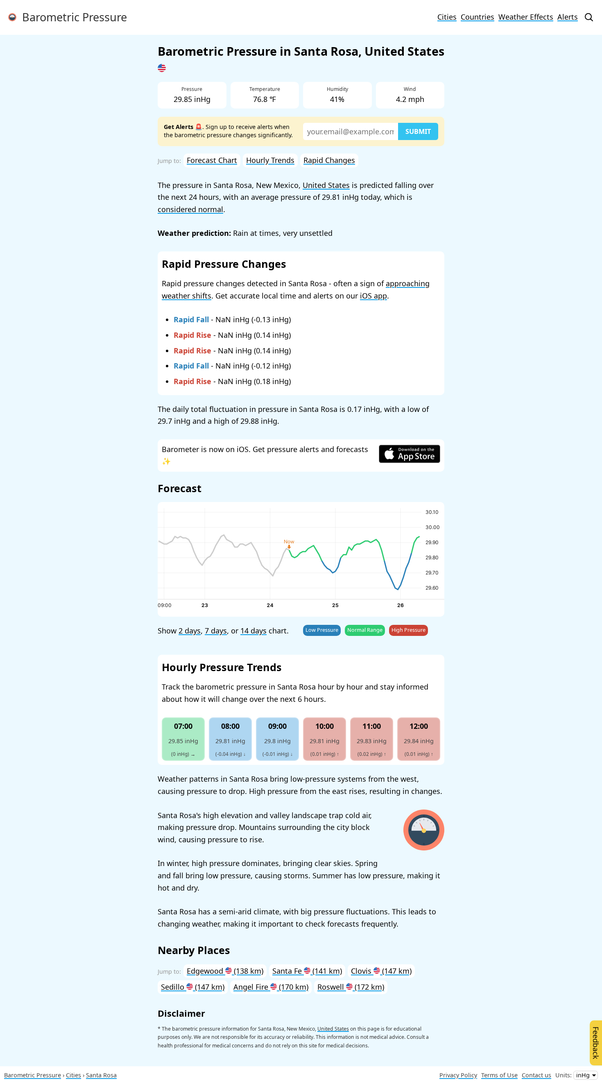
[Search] (589, 17)
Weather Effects (525, 17)
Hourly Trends (270, 160)
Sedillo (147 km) (192, 987)
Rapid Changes (329, 160)
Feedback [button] (596, 1043)
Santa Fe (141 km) (307, 971)
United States (326, 185)
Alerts (567, 17)
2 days (190, 630)
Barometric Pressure (71, 17)
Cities (447, 17)
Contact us (536, 1075)
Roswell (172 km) (350, 987)
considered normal (190, 209)
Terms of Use (499, 1075)
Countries (477, 17)
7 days (216, 630)
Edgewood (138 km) (225, 971)
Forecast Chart (212, 160)
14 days (253, 630)
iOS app (373, 296)
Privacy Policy (458, 1075)
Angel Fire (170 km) (270, 987)
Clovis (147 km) (381, 971)
